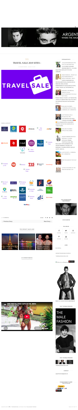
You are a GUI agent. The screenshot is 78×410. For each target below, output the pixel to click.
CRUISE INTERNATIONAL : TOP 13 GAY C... (9, 246)
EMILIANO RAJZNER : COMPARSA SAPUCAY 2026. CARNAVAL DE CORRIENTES (69, 108)
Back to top (72, 406)
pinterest (59, 238)
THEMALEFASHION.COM (62, 256)
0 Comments (6, 217)
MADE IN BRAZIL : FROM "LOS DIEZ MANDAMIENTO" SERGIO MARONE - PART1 (69, 76)
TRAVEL (27, 59)
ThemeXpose (15, 406)
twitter (66, 232)
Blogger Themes (31, 406)
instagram (73, 232)
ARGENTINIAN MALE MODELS (63, 253)
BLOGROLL (58, 248)
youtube (66, 238)
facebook (59, 232)
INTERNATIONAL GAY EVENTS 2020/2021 (26, 247)
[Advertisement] (39, 13)
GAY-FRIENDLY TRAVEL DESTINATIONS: (43, 247)
